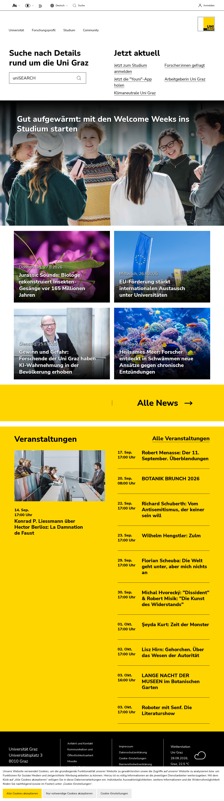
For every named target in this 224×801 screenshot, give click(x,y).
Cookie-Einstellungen (132, 758)
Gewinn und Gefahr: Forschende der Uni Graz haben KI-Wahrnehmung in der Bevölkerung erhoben (57, 362)
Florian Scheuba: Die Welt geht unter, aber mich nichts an (174, 566)
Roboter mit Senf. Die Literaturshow (167, 710)
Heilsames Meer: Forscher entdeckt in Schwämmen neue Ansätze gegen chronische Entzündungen (156, 362)
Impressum (126, 746)
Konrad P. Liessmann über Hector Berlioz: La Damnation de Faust (48, 527)
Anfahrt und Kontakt (80, 743)
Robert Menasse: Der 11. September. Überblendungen (175, 455)
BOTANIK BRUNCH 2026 (171, 478)
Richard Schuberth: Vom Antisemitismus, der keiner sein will (173, 509)
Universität (16, 30)
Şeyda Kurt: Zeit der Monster (175, 624)
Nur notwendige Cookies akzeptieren (69, 793)
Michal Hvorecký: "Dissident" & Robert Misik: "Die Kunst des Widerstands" (175, 598)
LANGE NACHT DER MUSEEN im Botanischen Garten (171, 681)
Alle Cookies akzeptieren (22, 793)
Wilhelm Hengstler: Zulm (171, 535)
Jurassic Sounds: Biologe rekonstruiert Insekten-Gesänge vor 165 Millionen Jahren (52, 285)
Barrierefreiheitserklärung (135, 764)
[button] (15, 5)
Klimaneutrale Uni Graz (135, 93)
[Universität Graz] (206, 25)
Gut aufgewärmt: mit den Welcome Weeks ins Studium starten (103, 124)
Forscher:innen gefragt (184, 65)
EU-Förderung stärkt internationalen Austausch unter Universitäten (152, 288)
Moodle (72, 761)
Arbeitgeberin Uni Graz (184, 79)
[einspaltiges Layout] (41, 5)
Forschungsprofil (43, 30)
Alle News (157, 403)
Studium (69, 30)
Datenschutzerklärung (133, 752)
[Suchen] (79, 78)
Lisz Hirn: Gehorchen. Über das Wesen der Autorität (173, 652)
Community (91, 30)
